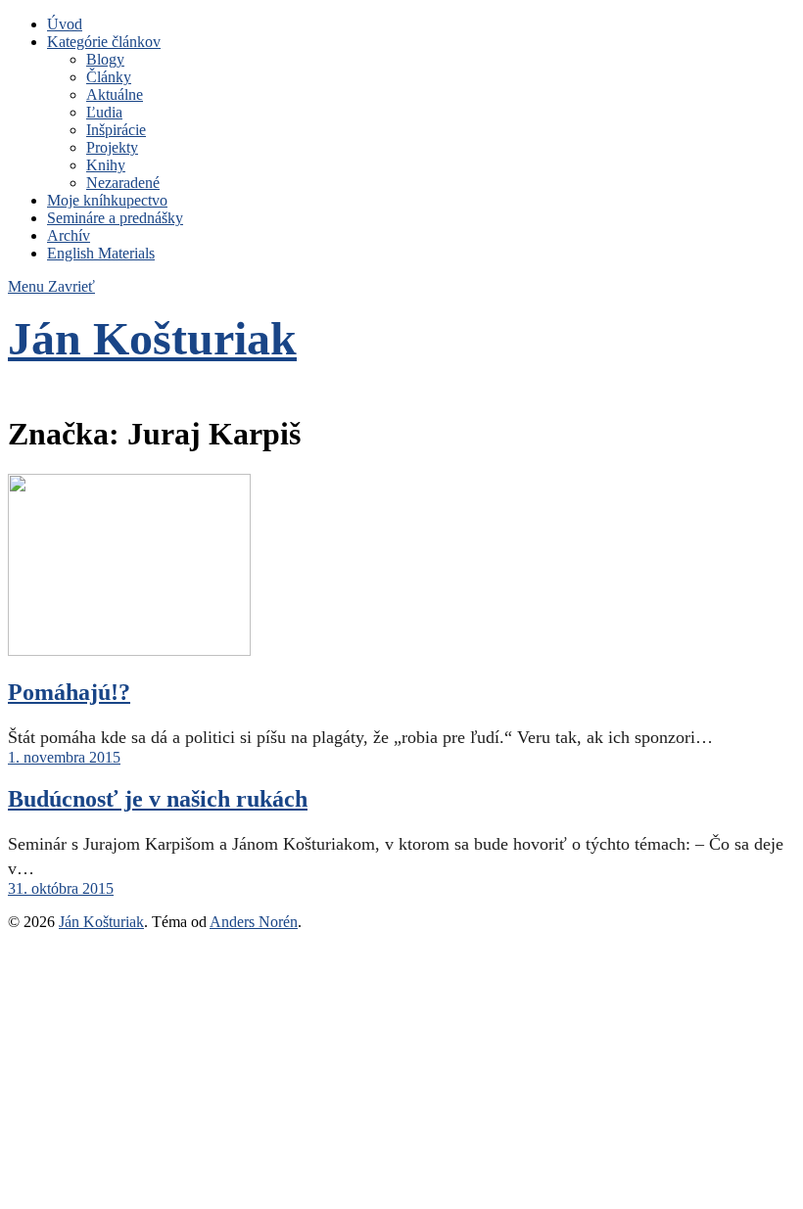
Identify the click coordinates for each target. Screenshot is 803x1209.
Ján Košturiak (152, 338)
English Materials (101, 253)
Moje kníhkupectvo (107, 200)
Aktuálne (114, 94)
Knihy (105, 165)
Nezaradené (123, 182)
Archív (68, 235)
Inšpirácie (116, 129)
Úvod (64, 24)
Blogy (105, 59)
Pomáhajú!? (69, 692)
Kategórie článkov (104, 41)
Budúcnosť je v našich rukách (157, 799)
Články (108, 77)
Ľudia (104, 112)
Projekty (112, 147)
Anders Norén (254, 921)
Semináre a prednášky (115, 217)
